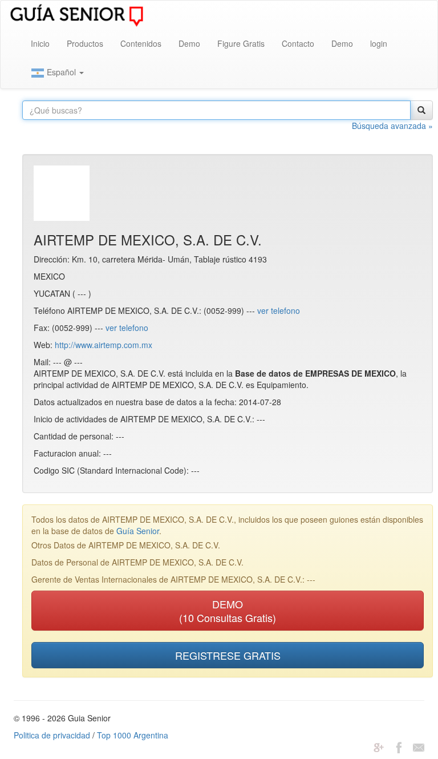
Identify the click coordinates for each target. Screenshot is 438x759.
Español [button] (61, 72)
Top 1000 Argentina (132, 735)
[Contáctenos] (418, 746)
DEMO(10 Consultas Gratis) (227, 610)
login (378, 43)
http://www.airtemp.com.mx (103, 344)
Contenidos (140, 43)
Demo (189, 43)
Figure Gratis (241, 43)
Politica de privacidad (52, 735)
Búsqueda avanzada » (392, 125)
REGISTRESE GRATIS (228, 655)
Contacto (298, 43)
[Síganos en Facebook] (399, 746)
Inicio (40, 43)
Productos (85, 43)
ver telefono (278, 310)
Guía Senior (137, 530)
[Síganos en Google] (378, 746)
